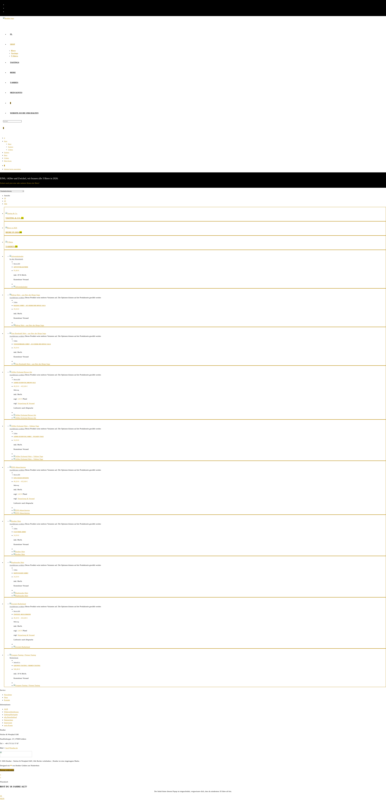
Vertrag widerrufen (7, 770)
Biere (9, 144)
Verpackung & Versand (26, 403)
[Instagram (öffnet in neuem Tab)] (6, 8)
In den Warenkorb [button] (16, 259)
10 (5, 198)
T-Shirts (10, 150)
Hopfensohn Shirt (21, 573)
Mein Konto (8, 161)
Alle (5, 204)
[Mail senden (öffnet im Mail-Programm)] (6, 11)
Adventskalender (21, 267)
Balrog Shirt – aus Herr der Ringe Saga (30, 305)
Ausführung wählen (17, 297)
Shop (5, 141)
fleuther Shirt (20, 532)
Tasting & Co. (17, 662)
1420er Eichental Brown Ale (25, 382)
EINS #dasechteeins (21, 478)
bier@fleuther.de (11, 748)
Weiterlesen (14, 658)
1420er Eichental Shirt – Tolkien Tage (29, 436)
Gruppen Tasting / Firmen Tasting (27, 665)
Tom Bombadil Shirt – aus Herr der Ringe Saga (32, 344)
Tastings (10, 147)
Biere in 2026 (17, 263)
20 (5, 201)
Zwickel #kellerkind (22, 614)
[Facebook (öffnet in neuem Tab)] (6, 4)
